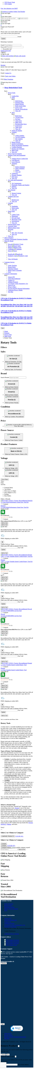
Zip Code (20, 547)
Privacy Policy (12, 287)
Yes (8, 1054)
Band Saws (18, 116)
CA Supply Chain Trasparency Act (18, 283)
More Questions (8, 79)
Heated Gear (15, 200)
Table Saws (18, 127)
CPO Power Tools (9, 2)
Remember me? (7, 49)
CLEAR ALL (19, 836)
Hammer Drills (19, 102)
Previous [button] (3, 295)
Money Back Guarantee (15, 270)
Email (19, 36)
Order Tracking (12, 265)
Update (3, 549)
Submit (3, 38)
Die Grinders (19, 139)
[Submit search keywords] (23, 18)
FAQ (9, 272)
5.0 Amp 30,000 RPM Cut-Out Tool (11, 616)
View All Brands (13, 259)
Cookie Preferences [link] (10, 931)
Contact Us (8, 73)
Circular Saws (19, 117)
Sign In (3, 52)
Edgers (17, 170)
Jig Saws (17, 119)
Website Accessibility (10, 926)
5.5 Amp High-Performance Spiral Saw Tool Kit (14, 507)
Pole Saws (15, 176)
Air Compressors (16, 183)
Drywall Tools (16, 218)
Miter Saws (18, 122)
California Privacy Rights (15, 290)
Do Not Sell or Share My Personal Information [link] (17, 928)
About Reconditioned (14, 278)
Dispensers (15, 216)
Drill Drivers (18, 101)
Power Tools (8, 334)
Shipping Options (13, 269)
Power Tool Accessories (15, 153)
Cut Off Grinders (20, 137)
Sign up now (22, 849)
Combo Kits (15, 96)
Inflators (14, 186)
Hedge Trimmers (20, 167)
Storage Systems (16, 193)
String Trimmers (19, 168)
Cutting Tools (15, 214)
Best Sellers (7, 496)
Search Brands (5, 377)
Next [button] (2, 328)
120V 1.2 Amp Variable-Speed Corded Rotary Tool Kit (16, 561)
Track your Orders (10, 76)
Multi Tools (15, 150)
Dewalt (3, 614)
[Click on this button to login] (17, 23)
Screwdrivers (15, 221)
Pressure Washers (17, 175)
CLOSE (18, 1046)
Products (6, 333)
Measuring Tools (16, 219)
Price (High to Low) (10, 492)
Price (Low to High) (10, 491)
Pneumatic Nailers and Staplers (20, 185)
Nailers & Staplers (17, 130)
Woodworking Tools (14, 224)
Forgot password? (6, 50)
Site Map (10, 292)
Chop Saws (18, 121)
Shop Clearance (8, 237)
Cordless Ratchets (17, 147)
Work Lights (15, 208)
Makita (9, 824)
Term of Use (11, 285)
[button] (7, 56)
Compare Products (6, 847)
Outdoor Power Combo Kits (20, 158)
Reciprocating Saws (21, 124)
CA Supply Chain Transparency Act (14, 925)
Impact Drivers (19, 104)
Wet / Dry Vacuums (17, 232)
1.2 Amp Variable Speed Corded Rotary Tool (14, 670)
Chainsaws (15, 173)
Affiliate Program (13, 282)
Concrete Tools (12, 226)
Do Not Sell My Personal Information (19, 288)
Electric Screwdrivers (21, 109)
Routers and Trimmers (18, 148)
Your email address (23, 1064)
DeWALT (3, 824)
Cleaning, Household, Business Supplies (16, 239)
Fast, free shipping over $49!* (9, 8)
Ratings (6, 494)
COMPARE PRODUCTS (7, 836)
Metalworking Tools (14, 228)
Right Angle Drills (20, 106)
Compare (5, 504)
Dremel (3, 560)
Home (6, 331)
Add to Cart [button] (4, 523)
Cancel (3, 1054)
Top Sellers (7, 489)
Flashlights (15, 206)
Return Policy (12, 267)
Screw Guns (18, 107)
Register (3, 65)
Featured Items (8, 487)
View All (17, 111)
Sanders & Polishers (17, 144)
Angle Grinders (19, 135)
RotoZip (3, 506)
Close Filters (4, 479)
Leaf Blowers (15, 160)
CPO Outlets (8, 4)
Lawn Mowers (16, 162)
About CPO (11, 277)
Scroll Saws (18, 125)
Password (4, 47)
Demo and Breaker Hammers (20, 145)
